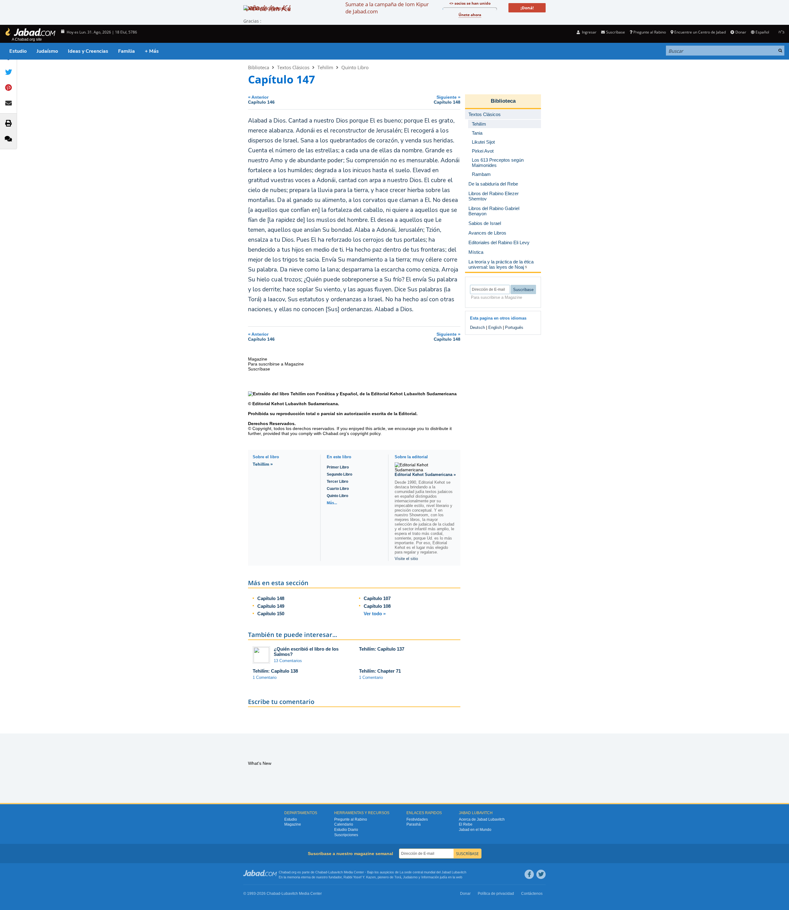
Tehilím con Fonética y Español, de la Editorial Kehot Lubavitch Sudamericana (373, 393)
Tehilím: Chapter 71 (380, 671)
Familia (126, 51)
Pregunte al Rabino (649, 32)
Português (514, 327)
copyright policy (365, 433)
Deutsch (477, 327)
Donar (740, 32)
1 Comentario (265, 677)
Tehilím (325, 67)
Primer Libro (338, 467)
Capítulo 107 (377, 598)
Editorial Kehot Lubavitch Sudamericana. (295, 403)
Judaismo (410, 877)
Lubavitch (335, 872)
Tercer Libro (337, 481)
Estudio (18, 51)
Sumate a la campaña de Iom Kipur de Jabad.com (387, 8)
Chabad (321, 872)
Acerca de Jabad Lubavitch (482, 819)
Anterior (261, 99)
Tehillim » (263, 464)
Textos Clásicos (293, 67)
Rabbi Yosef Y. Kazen (360, 877)
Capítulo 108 (377, 606)
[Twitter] (541, 874)
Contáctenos (532, 893)
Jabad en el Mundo (475, 829)
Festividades (417, 819)
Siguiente (447, 99)
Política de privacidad (496, 893)
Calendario (343, 824)
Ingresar (588, 32)
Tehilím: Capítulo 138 (275, 671)
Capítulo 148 (270, 598)
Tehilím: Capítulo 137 (381, 649)
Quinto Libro (355, 67)
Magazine (292, 824)
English (495, 327)
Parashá (413, 824)
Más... (332, 503)
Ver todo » (375, 613)
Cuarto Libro (338, 488)
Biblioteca (258, 67)
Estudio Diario (346, 829)
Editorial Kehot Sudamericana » (425, 474)
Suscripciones (346, 835)
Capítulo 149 (270, 606)
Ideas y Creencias (88, 51)
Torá (397, 877)
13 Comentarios (288, 660)
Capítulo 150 (270, 613)
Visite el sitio (406, 558)
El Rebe (465, 824)
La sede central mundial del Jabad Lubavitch (433, 872)
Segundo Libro (339, 474)
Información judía (434, 877)
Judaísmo (47, 51)
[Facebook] (529, 874)
